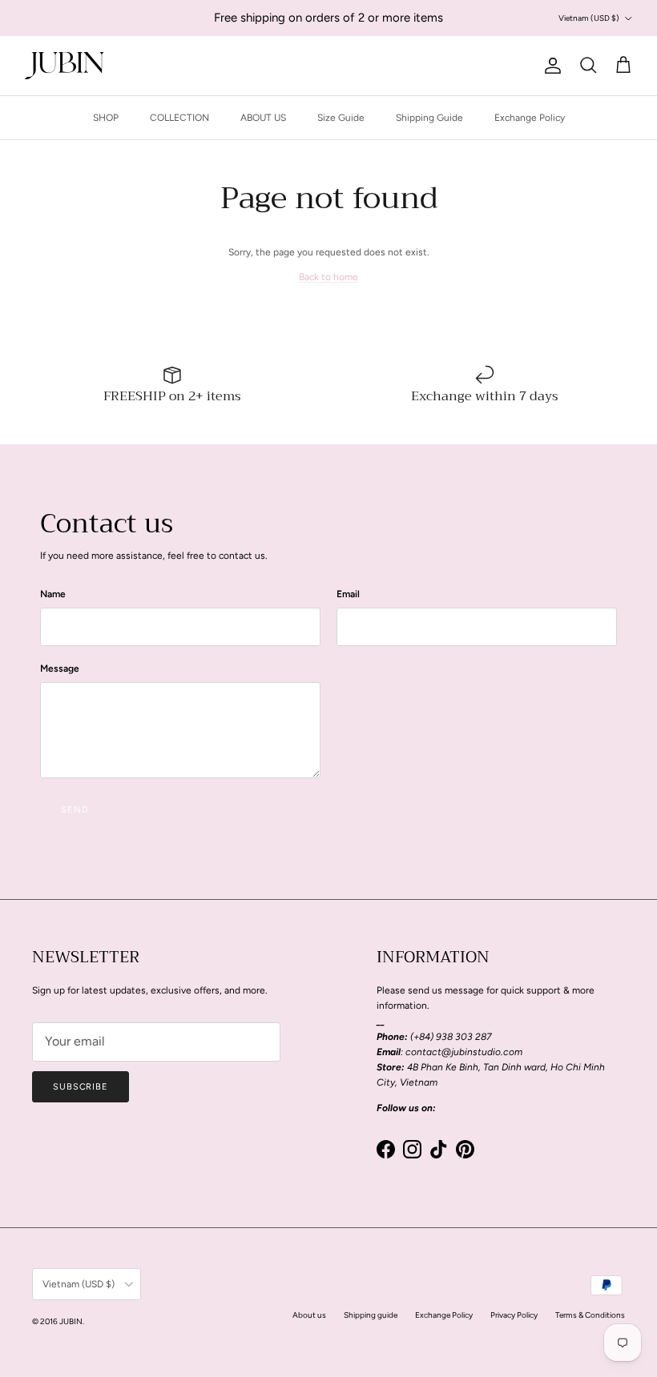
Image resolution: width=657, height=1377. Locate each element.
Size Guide (341, 117)
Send (75, 810)
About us (309, 1315)
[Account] (549, 65)
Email (348, 594)
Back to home (328, 277)
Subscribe (80, 1087)
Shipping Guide (429, 117)
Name (53, 594)
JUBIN (71, 1321)
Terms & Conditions (590, 1315)
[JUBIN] (64, 65)
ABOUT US (263, 117)
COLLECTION (179, 117)
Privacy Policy (514, 1315)
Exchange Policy (529, 117)
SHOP (106, 117)
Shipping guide (370, 1315)
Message (59, 668)
